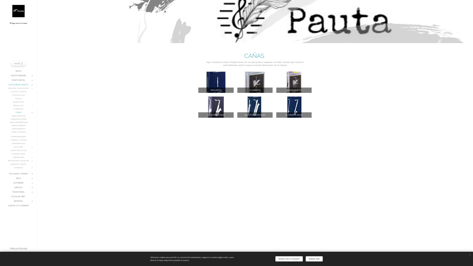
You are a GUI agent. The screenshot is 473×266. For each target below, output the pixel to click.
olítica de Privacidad (19, 248)
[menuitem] (18, 71)
